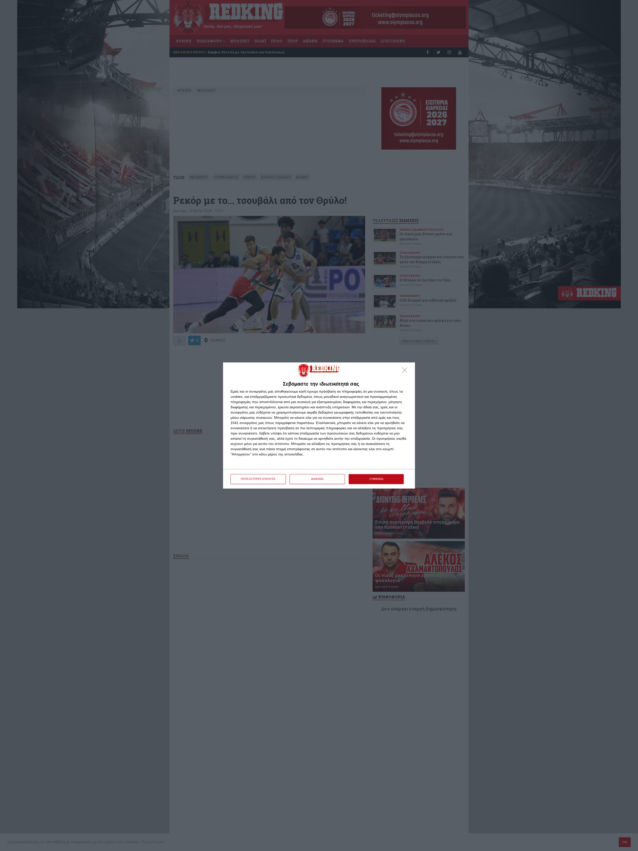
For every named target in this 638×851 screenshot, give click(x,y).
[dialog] (319, 425)
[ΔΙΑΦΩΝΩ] (406, 371)
